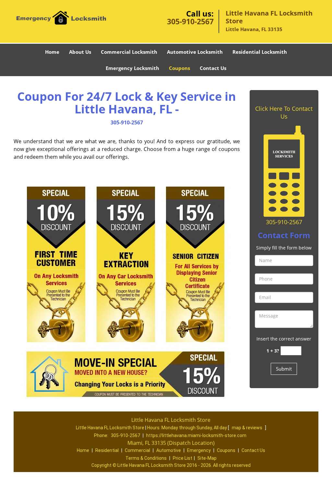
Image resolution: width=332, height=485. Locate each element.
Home (52, 52)
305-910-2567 (190, 21)
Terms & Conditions (146, 458)
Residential (107, 450)
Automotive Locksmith (195, 52)
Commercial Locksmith (129, 52)
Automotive (168, 450)
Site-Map (207, 458)
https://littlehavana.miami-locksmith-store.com (196, 435)
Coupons (179, 68)
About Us (80, 52)
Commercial (137, 450)
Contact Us (213, 68)
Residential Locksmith (259, 52)
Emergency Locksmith (132, 68)
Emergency (199, 450)
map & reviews (247, 427)
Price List (182, 458)
